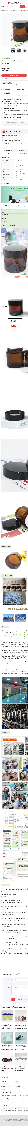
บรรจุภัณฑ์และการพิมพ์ (10, 10)
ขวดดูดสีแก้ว (17, 1086)
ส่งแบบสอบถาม (14, 75)
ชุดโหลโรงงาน (6, 1101)
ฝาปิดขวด (5, 1105)
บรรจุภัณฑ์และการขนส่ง (21, 10)
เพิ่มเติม (3, 1113)
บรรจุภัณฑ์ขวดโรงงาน (17, 1101)
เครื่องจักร (17, 1081)
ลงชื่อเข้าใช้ (4, 144)
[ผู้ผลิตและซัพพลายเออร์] (14, 2)
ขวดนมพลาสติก (4, 1084)
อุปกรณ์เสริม (17, 1084)
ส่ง (13, 999)
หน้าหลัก (3, 10)
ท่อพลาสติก (3, 1081)
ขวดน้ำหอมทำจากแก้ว (6, 1086)
